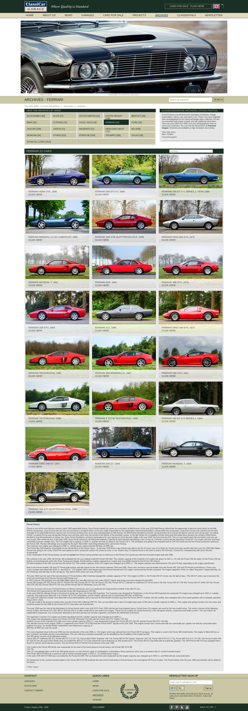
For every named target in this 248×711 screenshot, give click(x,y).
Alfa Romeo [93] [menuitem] (36, 116)
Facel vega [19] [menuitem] (87, 122)
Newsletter (213, 15)
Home (30, 15)
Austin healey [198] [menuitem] (113, 117)
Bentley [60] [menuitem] (138, 116)
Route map (30, 686)
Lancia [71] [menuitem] (59, 129)
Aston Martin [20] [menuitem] (89, 116)
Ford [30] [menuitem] (136, 122)
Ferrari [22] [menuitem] (112, 122)
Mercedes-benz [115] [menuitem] (114, 129)
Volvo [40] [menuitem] (137, 135)
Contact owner (33, 690)
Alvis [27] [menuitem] (58, 116)
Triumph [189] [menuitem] (113, 135)
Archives (161, 15)
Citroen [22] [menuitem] (60, 122)
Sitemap (97, 700)
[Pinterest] (176, 707)
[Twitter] (182, 707)
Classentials (186, 15)
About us (49, 15)
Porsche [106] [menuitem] (87, 135)
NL (180, 688)
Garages (87, 15)
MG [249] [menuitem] (135, 129)
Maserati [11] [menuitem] (86, 129)
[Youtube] (187, 707)
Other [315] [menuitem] (59, 135)
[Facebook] (171, 707)
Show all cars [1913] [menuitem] (39, 142)
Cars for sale (113, 15)
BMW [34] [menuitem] (31, 122)
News (68, 15)
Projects (139, 15)
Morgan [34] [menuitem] (34, 135)
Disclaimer (98, 707)
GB (172, 688)
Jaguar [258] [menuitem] (34, 129)
